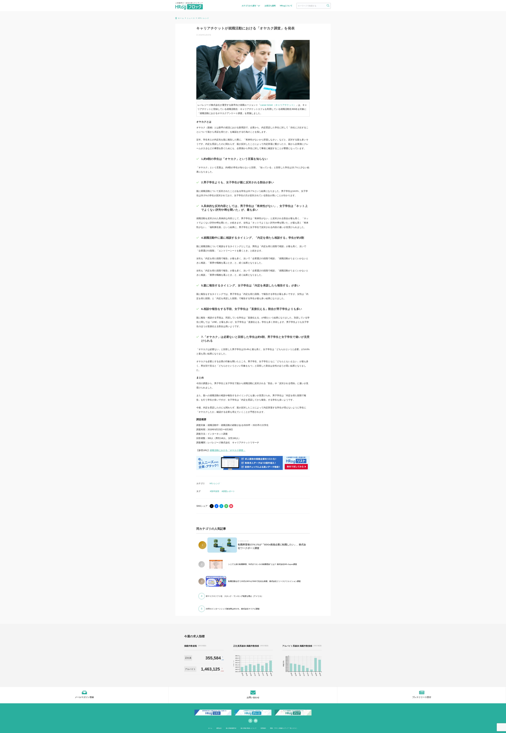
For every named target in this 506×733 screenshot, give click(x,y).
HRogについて (286, 6)
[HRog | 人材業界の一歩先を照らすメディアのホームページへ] (189, 6)
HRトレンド (215, 483)
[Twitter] (250, 721)
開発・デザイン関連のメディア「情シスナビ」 (284, 728)
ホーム (210, 728)
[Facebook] (256, 721)
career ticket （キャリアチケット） (278, 105)
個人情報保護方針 (231, 728)
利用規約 (263, 728)
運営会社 (219, 728)
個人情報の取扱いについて (248, 728)
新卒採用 (215, 491)
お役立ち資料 (270, 6)
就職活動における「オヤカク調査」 (227, 450)
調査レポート (229, 491)
